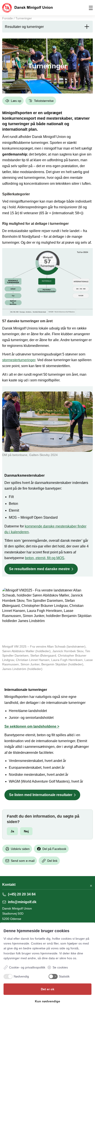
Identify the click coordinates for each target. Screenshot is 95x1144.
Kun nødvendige (47, 1001)
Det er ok (47, 989)
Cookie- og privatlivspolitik (27, 967)
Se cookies (60, 967)
